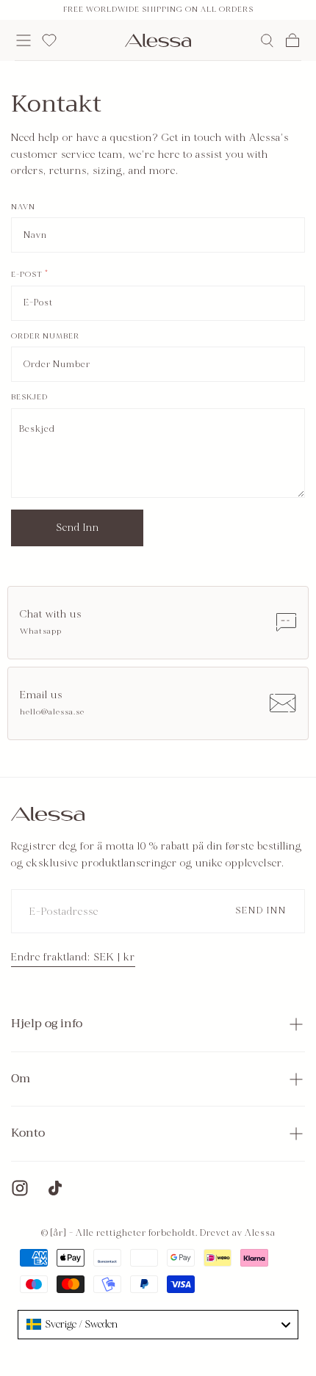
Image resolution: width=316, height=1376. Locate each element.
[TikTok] (55, 1188)
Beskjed (29, 398)
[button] (23, 40)
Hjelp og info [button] (46, 1023)
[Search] (267, 40)
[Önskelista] (49, 40)
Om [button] (20, 1078)
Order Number (45, 337)
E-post (30, 275)
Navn (23, 207)
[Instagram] (20, 1188)
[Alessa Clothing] (48, 814)
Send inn (77, 527)
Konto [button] (28, 1133)
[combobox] (158, 1324)
